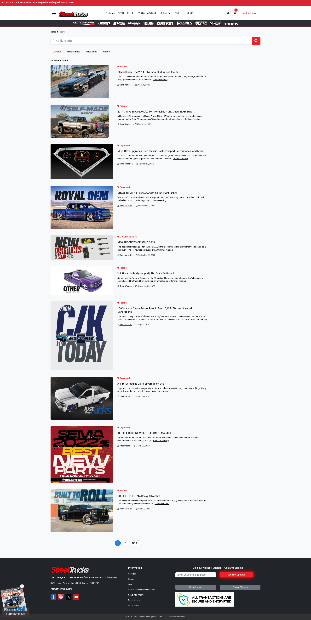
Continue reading (160, 79)
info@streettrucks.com (61, 589)
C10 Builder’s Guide (147, 13)
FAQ (130, 584)
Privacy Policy (134, 605)
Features (110, 13)
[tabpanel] (155, 304)
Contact (131, 579)
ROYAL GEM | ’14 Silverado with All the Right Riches (147, 193)
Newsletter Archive (136, 595)
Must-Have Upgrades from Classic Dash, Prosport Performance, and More (160, 151)
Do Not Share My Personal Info (141, 590)
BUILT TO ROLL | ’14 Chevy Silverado (138, 496)
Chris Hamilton (126, 164)
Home (53, 32)
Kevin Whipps (126, 286)
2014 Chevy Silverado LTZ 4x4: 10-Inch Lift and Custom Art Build (154, 111)
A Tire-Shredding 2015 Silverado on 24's (140, 383)
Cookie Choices (240, 587)
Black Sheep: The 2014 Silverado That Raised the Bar (148, 72)
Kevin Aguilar (125, 85)
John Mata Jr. (126, 206)
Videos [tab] (106, 51)
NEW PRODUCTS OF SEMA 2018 (136, 242)
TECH (121, 13)
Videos (178, 13)
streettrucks (125, 396)
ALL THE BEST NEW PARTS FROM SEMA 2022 (144, 433)
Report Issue (195, 587)
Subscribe (165, 13)
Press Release (134, 600)
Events (130, 13)
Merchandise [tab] (73, 51)
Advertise (132, 574)
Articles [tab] (57, 51)
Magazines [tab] (91, 51)
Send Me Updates (236, 574)
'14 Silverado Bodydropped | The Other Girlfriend (145, 273)
